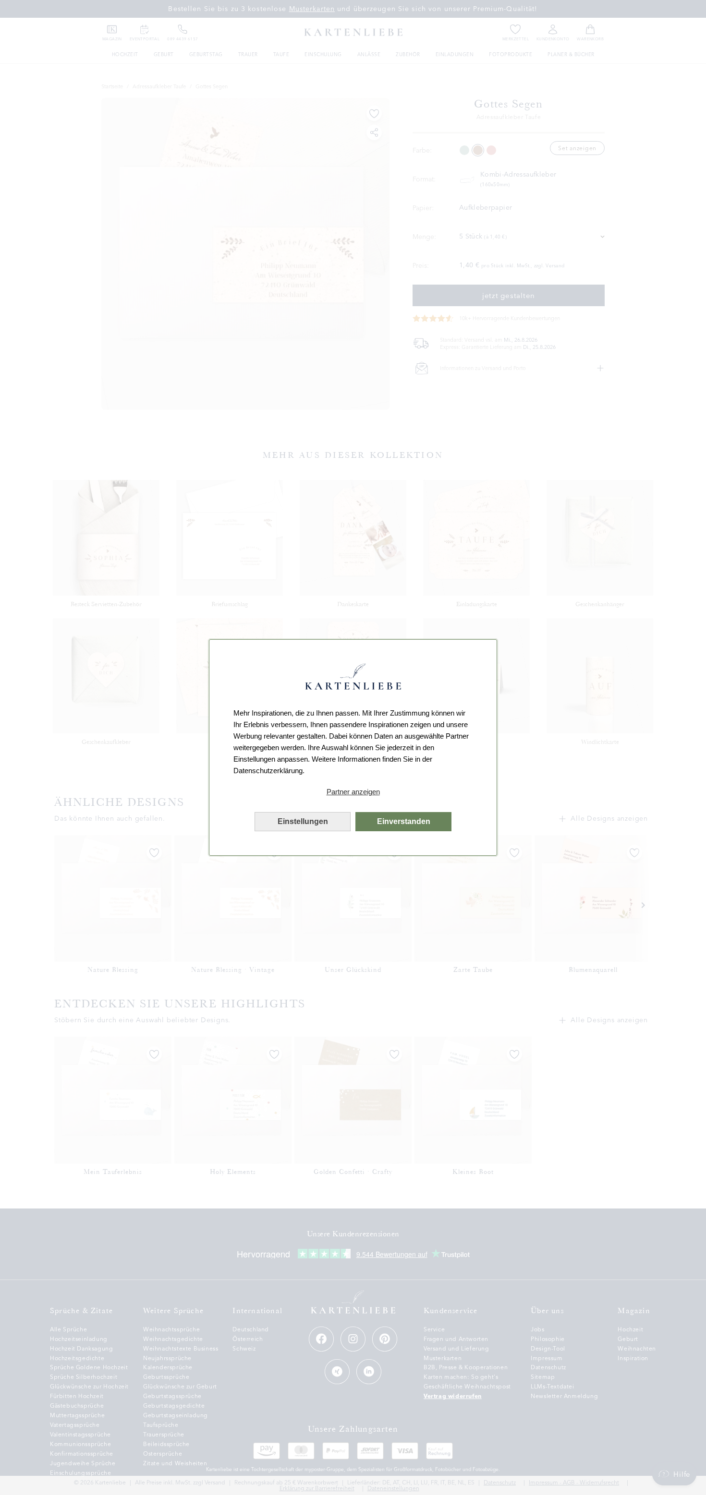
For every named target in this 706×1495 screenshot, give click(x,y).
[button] (353, 792)
